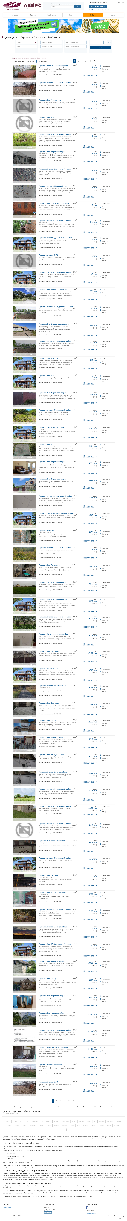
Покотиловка (35, 1121)
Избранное (121, 2)
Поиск (77, 6)
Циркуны (101, 1121)
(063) (6, 1207)
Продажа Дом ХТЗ (47, 117)
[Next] (99, 61)
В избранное (106, 66)
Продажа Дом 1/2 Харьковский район (55, 944)
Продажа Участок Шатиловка (51, 427)
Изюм (78, 1125)
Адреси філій (48, 1212)
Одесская (56, 1121)
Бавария (81, 1121)
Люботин (101, 1125)
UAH (109, 42)
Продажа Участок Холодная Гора (53, 582)
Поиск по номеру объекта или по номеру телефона (64, 4)
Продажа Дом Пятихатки (49, 565)
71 (95, 61)
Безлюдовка (32, 1125)
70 (90, 61)
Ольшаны (64, 1125)
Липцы (63, 1130)
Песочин (119, 1121)
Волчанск (56, 1125)
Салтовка (41, 1125)
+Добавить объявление (98, 6)
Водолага (85, 1125)
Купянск (74, 1121)
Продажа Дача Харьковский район (53, 66)
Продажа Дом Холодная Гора (51, 755)
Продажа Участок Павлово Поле (53, 186)
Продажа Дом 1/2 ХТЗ (48, 376)
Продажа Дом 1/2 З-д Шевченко (52, 892)
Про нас (33, 15)
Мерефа (89, 1121)
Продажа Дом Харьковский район (53, 152)
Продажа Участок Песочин (50, 1065)
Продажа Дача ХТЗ (47, 531)
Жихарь (109, 1125)
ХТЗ (95, 1121)
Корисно (72, 15)
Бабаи (72, 1125)
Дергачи (26, 1121)
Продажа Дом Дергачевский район (54, 289)
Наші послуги (52, 15)
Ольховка (16, 1125)
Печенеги (93, 1125)
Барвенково (110, 1121)
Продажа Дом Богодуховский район (54, 324)
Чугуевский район (46, 1121)
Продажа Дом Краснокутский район (54, 203)
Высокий (116, 1125)
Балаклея (8, 1121)
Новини (113, 15)
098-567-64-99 (57, 75)
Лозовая (24, 1125)
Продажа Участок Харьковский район (55, 83)
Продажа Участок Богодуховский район (56, 307)
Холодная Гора (17, 1121)
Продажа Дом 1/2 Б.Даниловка (52, 841)
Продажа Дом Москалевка (50, 100)
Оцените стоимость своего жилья (100, 9)
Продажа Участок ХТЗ (48, 255)
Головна (14, 15)
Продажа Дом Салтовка (49, 651)
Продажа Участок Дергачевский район (55, 238)
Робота (92, 15)
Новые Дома (65, 1121)
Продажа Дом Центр (47, 720)
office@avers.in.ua (91, 1213)
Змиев (9, 1125)
